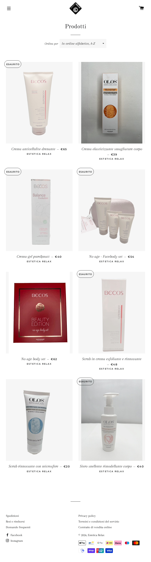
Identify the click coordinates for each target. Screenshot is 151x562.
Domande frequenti (18, 527)
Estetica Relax (96, 535)
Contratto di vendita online (95, 527)
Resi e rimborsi (15, 521)
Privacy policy (87, 516)
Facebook (16, 535)
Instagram (16, 541)
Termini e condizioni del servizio (98, 521)
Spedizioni (12, 516)
